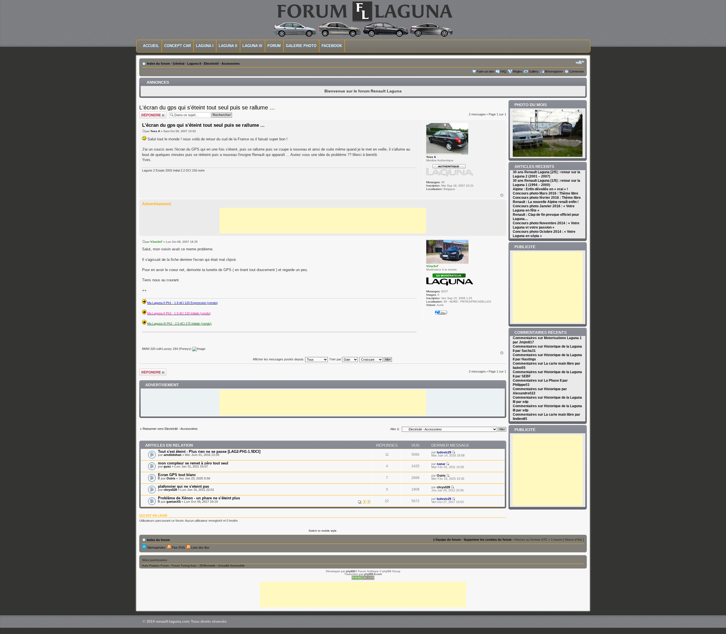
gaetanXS (173, 501)
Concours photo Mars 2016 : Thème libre (545, 193)
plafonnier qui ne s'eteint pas (183, 486)
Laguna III (252, 46)
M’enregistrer (554, 71)
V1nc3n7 (156, 241)
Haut (501, 195)
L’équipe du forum (447, 539)
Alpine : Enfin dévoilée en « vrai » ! (540, 189)
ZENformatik (207, 565)
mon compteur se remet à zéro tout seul (193, 463)
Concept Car (177, 46)
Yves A (155, 131)
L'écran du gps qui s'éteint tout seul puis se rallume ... (207, 107)
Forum (274, 46)
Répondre (146, 113)
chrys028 (170, 489)
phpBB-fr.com (373, 574)
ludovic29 (444, 452)
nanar (441, 464)
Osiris (170, 478)
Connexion (576, 71)
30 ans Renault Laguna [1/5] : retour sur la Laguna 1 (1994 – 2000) (546, 183)
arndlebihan (173, 455)
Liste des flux (199, 547)
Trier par (335, 359)
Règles (517, 71)
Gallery (534, 71)
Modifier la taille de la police (580, 62)
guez (167, 466)
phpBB (350, 571)
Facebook (332, 46)
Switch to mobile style (323, 530)
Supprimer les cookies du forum (488, 539)
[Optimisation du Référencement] (363, 578)
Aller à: (395, 429)
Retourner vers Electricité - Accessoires (170, 428)
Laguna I (205, 46)
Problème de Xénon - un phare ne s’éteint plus (199, 498)
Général (178, 63)
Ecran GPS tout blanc (177, 475)
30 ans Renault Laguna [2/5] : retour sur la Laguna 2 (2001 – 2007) (546, 174)
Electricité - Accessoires (222, 63)
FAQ (503, 71)
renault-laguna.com (173, 621)
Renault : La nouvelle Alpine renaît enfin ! (546, 202)
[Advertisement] (323, 220)
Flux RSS (178, 547)
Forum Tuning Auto (184, 565)
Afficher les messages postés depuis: (279, 359)
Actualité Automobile (231, 565)
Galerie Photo (301, 46)
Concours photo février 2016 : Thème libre (547, 198)
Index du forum (158, 63)
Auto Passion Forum (155, 565)
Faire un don (485, 71)
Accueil (151, 46)
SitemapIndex (156, 547)
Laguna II (228, 46)
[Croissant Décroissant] (375, 359)
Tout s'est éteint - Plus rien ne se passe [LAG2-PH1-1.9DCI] (209, 451)
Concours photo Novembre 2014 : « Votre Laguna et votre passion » (546, 225)
